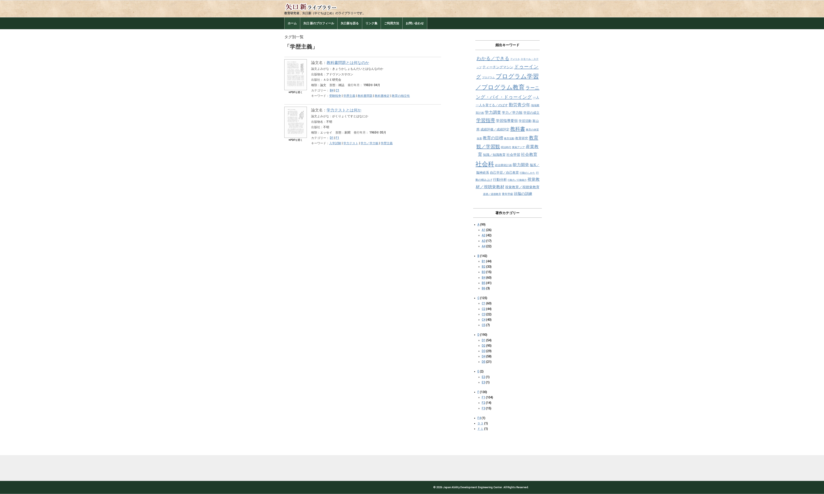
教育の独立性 (401, 95)
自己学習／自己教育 (504, 173)
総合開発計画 (503, 165)
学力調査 (493, 112)
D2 (483, 345)
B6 (483, 288)
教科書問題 (365, 95)
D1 (331, 138)
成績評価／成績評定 (494, 129)
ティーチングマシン (497, 67)
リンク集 (371, 23)
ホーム (292, 23)
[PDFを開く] (295, 62)
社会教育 (529, 154)
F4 (479, 418)
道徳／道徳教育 (492, 194)
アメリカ (515, 59)
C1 (337, 90)
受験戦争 (335, 95)
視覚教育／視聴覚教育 (522, 187)
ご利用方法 (391, 23)
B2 (483, 266)
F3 (483, 408)
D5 (483, 361)
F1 (337, 138)
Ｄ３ (480, 423)
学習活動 (525, 121)
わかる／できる (493, 58)
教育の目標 (493, 137)
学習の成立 (531, 113)
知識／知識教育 (494, 155)
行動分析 (500, 180)
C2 (483, 309)
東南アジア (518, 147)
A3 (483, 241)
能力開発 (521, 164)
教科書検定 (382, 95)
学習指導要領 (507, 121)
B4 (331, 90)
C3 (483, 314)
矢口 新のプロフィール (318, 23)
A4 (483, 246)
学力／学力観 (369, 143)
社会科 (485, 164)
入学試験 (335, 143)
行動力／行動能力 (517, 180)
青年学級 (507, 194)
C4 (483, 319)
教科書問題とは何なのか (348, 62)
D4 (483, 356)
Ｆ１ (480, 428)
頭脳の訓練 (523, 194)
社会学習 (513, 155)
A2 (483, 235)
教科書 (517, 129)
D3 (483, 351)
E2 (483, 377)
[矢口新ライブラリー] (316, 5)
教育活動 (509, 138)
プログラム (488, 77)
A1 (483, 230)
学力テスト (350, 143)
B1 (483, 261)
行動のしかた (527, 172)
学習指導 (485, 120)
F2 (483, 402)
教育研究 (521, 138)
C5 (483, 325)
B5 (483, 283)
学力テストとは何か (344, 110)
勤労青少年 (519, 104)
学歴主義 (349, 95)
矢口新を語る (350, 23)
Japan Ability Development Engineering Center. (473, 487)
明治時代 (506, 147)
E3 (483, 382)
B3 (483, 272)
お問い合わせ (415, 23)
